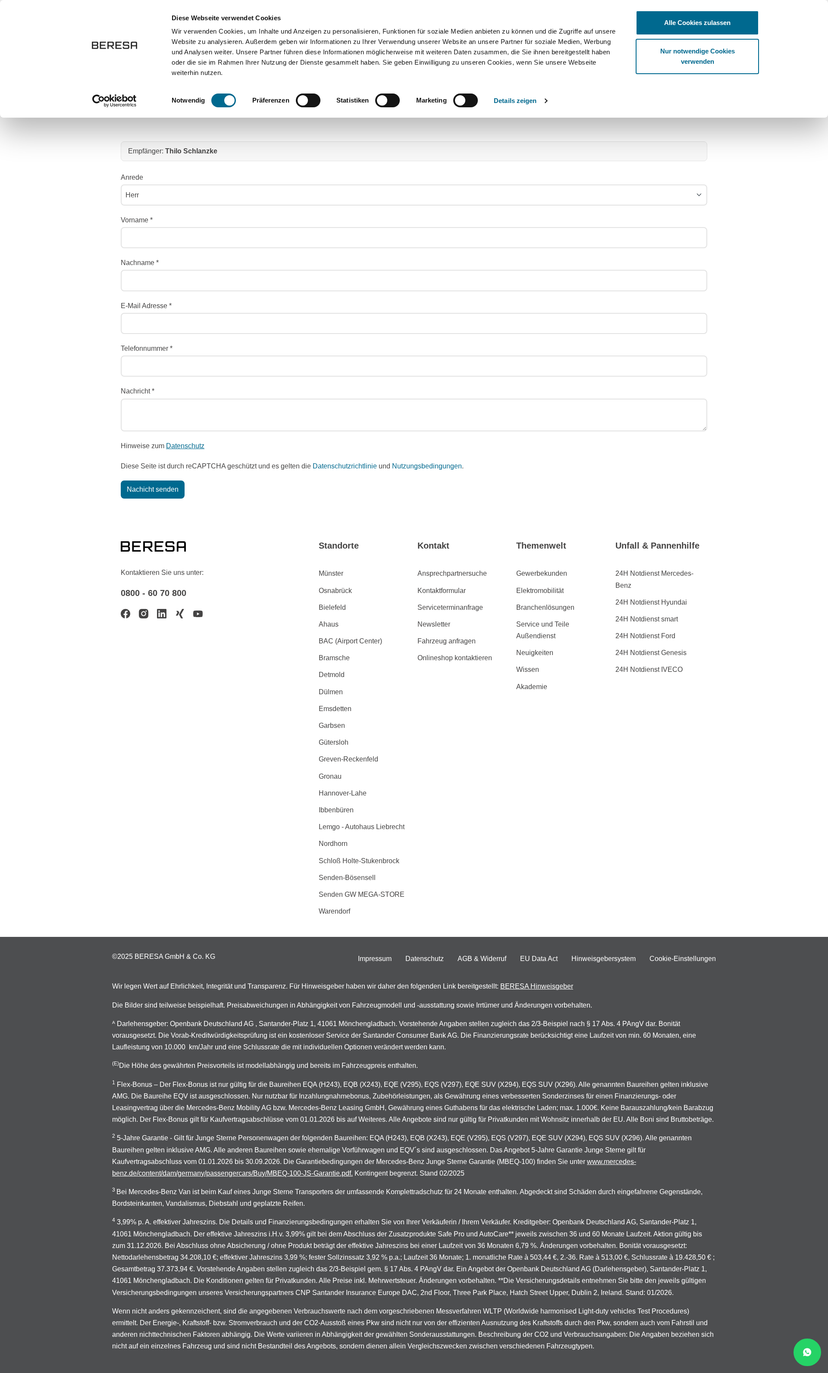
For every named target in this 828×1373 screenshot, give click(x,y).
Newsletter (433, 624)
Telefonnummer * (146, 348)
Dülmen (331, 692)
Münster (331, 573)
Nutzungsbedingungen (427, 466)
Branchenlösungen (545, 607)
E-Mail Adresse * (146, 305)
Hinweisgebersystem (603, 958)
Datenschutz (185, 445)
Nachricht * (137, 391)
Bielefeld (332, 607)
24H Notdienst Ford (645, 636)
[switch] (308, 100)
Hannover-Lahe (343, 793)
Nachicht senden (153, 489)
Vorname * (137, 220)
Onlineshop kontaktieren (454, 658)
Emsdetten (335, 708)
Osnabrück (335, 590)
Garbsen (332, 725)
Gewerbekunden (541, 573)
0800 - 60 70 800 (153, 593)
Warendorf (334, 911)
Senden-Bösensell (347, 877)
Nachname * (140, 262)
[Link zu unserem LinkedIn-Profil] (161, 613)
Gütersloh (333, 742)
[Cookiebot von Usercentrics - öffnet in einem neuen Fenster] (114, 100)
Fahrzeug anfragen (446, 641)
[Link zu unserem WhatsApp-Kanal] (807, 1352)
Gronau (330, 776)
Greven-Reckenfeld (348, 759)
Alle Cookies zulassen (697, 22)
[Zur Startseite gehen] (164, 545)
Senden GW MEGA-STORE (362, 894)
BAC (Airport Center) (350, 641)
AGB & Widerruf (482, 958)
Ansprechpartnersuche (452, 573)
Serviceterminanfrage (450, 607)
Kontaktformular (441, 590)
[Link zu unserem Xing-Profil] (180, 613)
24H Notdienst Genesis (651, 652)
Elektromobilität (540, 590)
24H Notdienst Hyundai (651, 602)
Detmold (332, 674)
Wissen (527, 669)
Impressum (375, 958)
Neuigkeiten (534, 652)
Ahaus (329, 624)
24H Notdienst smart (646, 619)
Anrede (132, 177)
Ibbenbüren (336, 810)
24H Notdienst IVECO (649, 669)
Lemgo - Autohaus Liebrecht (362, 826)
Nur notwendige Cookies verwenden (697, 56)
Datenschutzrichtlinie (345, 466)
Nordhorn (333, 843)
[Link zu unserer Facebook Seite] (125, 613)
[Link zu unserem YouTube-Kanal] (198, 613)
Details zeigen (515, 100)
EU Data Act (539, 958)
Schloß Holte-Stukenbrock (359, 860)
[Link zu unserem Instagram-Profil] (143, 613)
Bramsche (334, 658)
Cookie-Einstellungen (682, 958)
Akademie (531, 686)
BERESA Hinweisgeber (536, 986)
